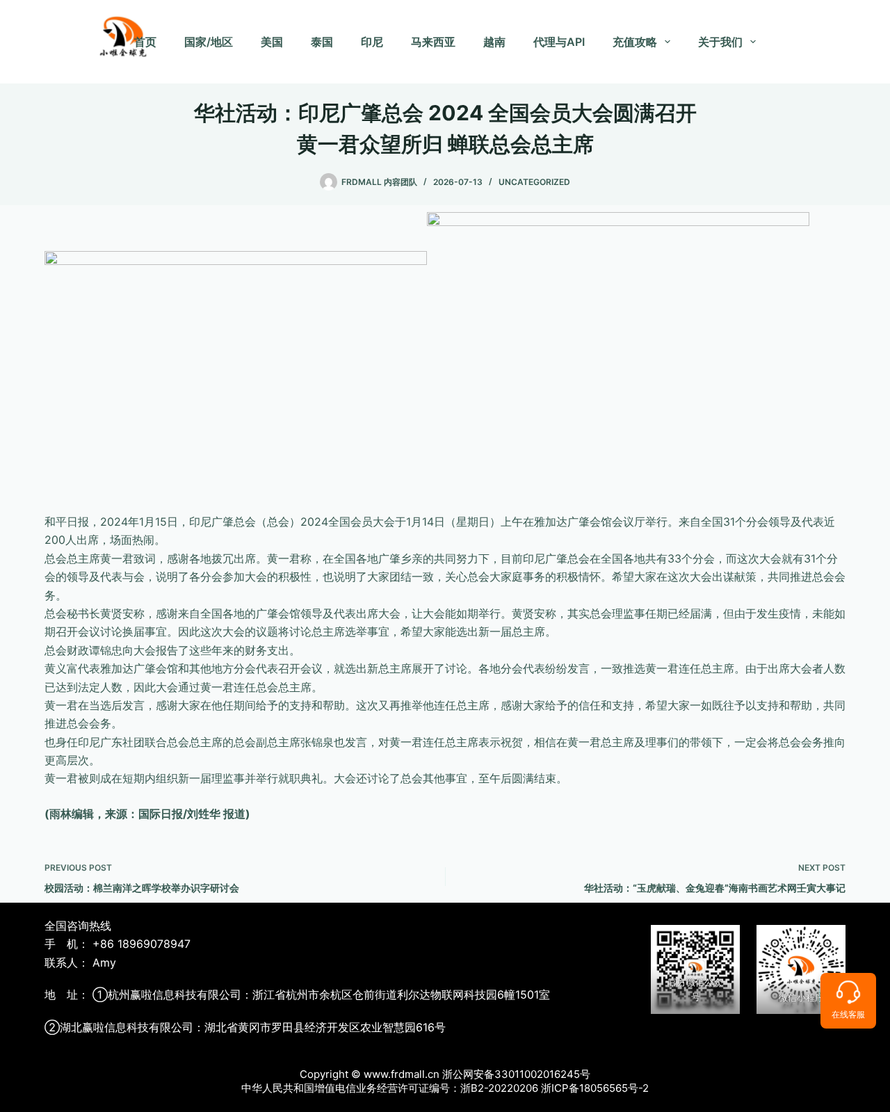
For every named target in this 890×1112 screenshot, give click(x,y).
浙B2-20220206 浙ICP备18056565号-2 (554, 1088)
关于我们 (720, 42)
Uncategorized (534, 182)
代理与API (559, 42)
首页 (145, 42)
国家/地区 (208, 42)
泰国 (322, 42)
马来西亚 (433, 42)
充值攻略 (635, 42)
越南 (494, 42)
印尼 (372, 42)
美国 (272, 42)
